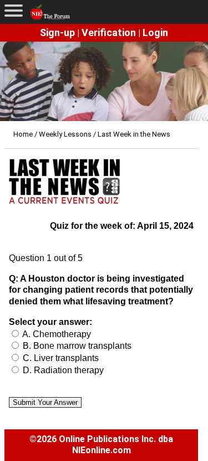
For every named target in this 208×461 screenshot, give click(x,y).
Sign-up (57, 32)
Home (23, 134)
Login (155, 32)
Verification (109, 32)
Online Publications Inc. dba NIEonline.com (116, 445)
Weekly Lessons (65, 134)
